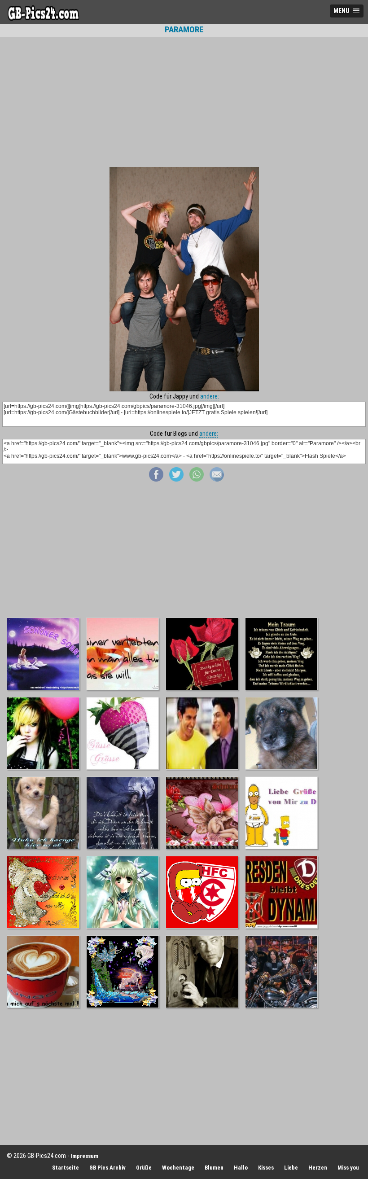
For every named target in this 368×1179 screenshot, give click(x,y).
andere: (209, 396)
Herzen (317, 1167)
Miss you (348, 1167)
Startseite (65, 1167)
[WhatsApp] (196, 479)
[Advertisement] (184, 102)
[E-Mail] (217, 479)
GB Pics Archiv (107, 1167)
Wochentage (178, 1167)
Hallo (241, 1167)
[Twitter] (176, 479)
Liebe (291, 1167)
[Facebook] (156, 479)
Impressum (84, 1156)
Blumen (214, 1167)
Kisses (266, 1167)
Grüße (144, 1167)
